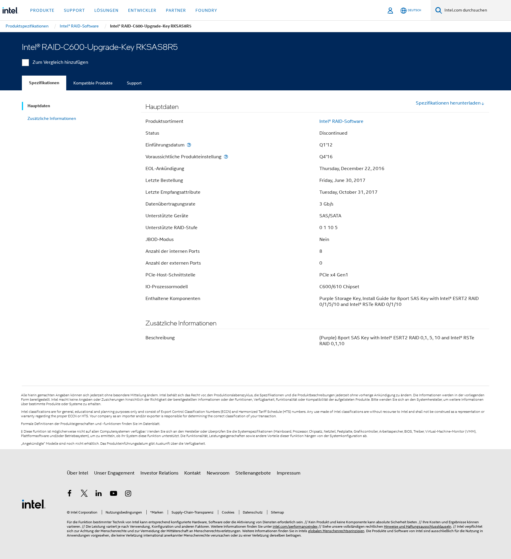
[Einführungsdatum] (189, 144)
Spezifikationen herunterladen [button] (448, 103)
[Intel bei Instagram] (128, 494)
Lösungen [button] (106, 10)
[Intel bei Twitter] (84, 494)
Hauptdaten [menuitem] (39, 106)
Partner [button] (176, 10)
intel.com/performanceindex (295, 526)
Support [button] (74, 10)
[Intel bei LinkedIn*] (99, 494)
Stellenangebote (253, 473)
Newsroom (218, 473)
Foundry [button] (206, 10)
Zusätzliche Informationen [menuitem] (52, 118)
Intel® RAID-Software (341, 121)
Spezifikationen (44, 83)
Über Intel (77, 473)
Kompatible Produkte (93, 83)
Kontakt (192, 473)
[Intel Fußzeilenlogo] (34, 504)
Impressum (288, 473)
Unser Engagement (114, 473)
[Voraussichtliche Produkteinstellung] (226, 156)
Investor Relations (159, 473)
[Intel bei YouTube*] (114, 494)
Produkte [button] (42, 10)
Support (134, 83)
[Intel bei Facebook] (69, 494)
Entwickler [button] (142, 10)
